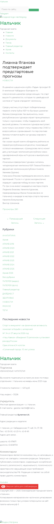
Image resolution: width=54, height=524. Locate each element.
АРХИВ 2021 (8, 252)
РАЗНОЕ (7, 306)
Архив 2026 (8, 273)
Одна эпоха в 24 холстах (14, 345)
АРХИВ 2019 (8, 244)
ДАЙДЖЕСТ (8, 294)
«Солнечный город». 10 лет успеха (19, 349)
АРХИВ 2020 (8, 248)
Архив (8, 49)
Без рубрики (9, 277)
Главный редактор (14, 46)
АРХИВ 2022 (8, 256)
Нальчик (4, 2)
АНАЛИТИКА (9, 235)
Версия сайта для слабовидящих (21, 486)
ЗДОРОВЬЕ (8, 298)
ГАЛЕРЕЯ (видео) (11, 281)
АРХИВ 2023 (8, 260)
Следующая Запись (39, 219)
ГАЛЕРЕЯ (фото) (10, 285)
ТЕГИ (5, 310)
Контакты (10, 53)
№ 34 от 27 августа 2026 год (16, 333)
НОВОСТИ (8, 80)
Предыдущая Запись (15, 219)
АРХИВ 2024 (8, 265)
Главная (9, 32)
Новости (10, 36)
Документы (11, 39)
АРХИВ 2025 (8, 269)
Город (8, 43)
